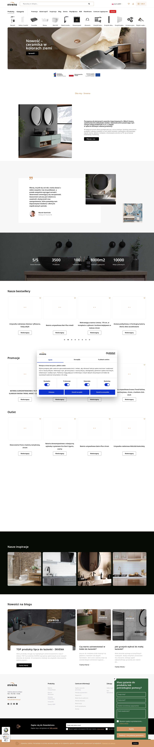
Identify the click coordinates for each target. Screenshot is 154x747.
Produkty (11, 12)
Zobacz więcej (100, 729)
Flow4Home (88, 11)
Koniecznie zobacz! (35, 53)
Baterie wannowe (51, 693)
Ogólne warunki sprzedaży (79, 689)
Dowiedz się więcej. (108, 743)
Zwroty (77, 709)
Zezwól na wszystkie (102, 392)
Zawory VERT (51, 704)
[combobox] (57, 4)
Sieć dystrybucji (110, 691)
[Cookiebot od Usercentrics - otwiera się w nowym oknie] (107, 353)
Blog (59, 11)
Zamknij (135, 743)
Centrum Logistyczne (100, 11)
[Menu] (9, 728)
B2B (80, 11)
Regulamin (78, 695)
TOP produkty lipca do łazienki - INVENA (40, 649)
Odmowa (51, 392)
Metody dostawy (80, 700)
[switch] (67, 384)
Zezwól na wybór (77, 392)
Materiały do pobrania (81, 698)
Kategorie (20, 12)
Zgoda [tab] (50, 360)
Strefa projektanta (80, 706)
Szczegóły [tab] (77, 359)
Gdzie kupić (110, 688)
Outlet (113, 11)
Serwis (65, 11)
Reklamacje (78, 703)
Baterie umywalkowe (52, 689)
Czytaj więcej (23, 665)
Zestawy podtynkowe (51, 698)
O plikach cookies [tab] (103, 359)
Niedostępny (25, 333)
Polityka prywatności (81, 692)
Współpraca (73, 11)
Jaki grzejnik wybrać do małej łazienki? (129, 647)
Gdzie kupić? (43, 11)
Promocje (34, 11)
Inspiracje (53, 11)
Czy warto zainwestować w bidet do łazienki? (92, 647)
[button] (133, 4)
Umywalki (51, 701)
